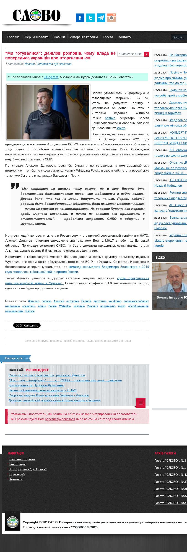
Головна (13, 37)
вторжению (12, 306)
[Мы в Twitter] (91, 17)
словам (46, 301)
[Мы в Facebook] (81, 17)
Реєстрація (17, 464)
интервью (72, 301)
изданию (79, 306)
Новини (59, 37)
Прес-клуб (17, 474)
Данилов (33, 301)
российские (107, 306)
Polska (53, 306)
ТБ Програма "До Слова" (28, 469)
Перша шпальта (37, 37)
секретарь (28, 306)
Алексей (59, 301)
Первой (86, 301)
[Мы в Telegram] (102, 17)
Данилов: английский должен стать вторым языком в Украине (55, 400)
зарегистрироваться (60, 419)
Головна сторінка (22, 459)
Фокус (121, 128)
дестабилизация (138, 306)
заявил (110, 118)
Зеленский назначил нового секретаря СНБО (42, 390)
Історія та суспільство (54, 64)
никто (121, 306)
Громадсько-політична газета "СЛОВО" (37, 15)
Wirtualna (65, 306)
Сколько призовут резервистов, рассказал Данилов (47, 375)
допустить (100, 301)
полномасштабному (136, 301)
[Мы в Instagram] (112, 17)
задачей (30, 311)
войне (42, 306)
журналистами (14, 311)
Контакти (125, 37)
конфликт (115, 301)
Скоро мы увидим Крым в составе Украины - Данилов (49, 395)
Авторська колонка (84, 37)
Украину (92, 306)
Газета (108, 37)
